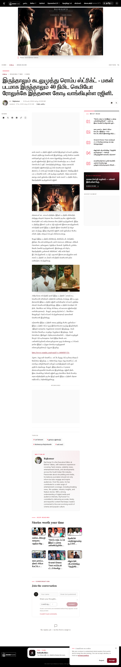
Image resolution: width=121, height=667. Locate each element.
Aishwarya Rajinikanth (42, 444)
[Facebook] (12, 118)
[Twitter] (8, 118)
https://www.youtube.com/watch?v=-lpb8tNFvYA (50, 352)
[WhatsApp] (3, 118)
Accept (112, 660)
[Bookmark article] (25, 118)
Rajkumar (16, 101)
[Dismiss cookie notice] (116, 648)
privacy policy (83, 655)
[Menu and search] (4, 3)
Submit (72, 604)
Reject (101, 660)
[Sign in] (117, 3)
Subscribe (91, 186)
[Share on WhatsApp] (112, 103)
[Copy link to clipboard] (21, 118)
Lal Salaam (38, 440)
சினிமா (11, 65)
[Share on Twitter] (116, 103)
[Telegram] (17, 118)
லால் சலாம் (59, 444)
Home (4, 65)
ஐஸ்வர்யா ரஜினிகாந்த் (54, 440)
